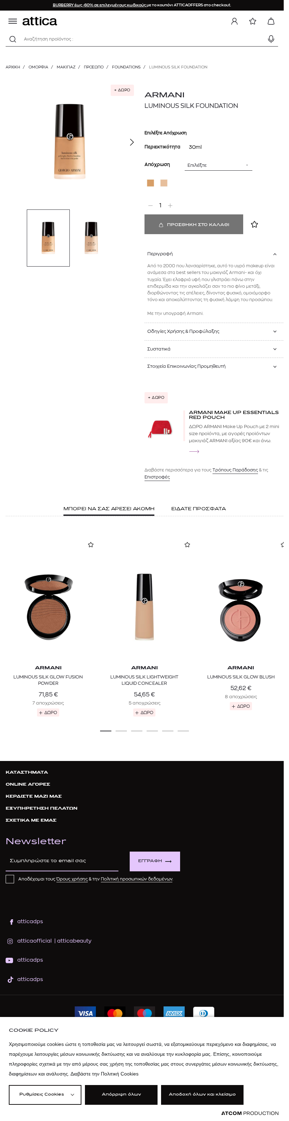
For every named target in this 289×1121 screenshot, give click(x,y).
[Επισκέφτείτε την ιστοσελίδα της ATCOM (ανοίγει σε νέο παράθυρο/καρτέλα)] (249, 1113)
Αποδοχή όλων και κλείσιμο (202, 1095)
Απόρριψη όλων (121, 1095)
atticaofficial (34, 941)
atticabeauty (72, 941)
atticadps (30, 921)
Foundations (126, 67)
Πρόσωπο (94, 67)
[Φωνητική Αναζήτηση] (271, 39)
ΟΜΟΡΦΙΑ (38, 67)
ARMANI (164, 95)
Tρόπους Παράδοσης (235, 470)
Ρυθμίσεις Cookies (41, 1095)
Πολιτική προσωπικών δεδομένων (136, 879)
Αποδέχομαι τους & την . (95, 879)
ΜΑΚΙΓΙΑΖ (66, 67)
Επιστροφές (157, 477)
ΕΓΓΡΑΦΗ (150, 861)
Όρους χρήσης (72, 879)
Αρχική (13, 67)
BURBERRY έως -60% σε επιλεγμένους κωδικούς (100, 5)
